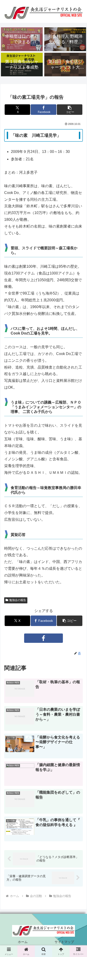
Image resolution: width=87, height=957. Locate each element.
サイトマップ (64, 942)
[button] (69, 109)
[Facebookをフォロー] (43, 638)
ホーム (23, 942)
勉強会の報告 (17, 600)
